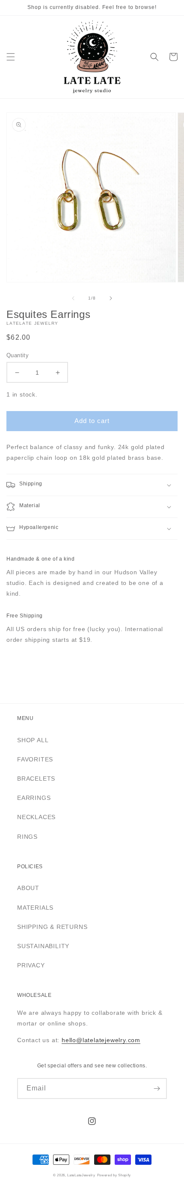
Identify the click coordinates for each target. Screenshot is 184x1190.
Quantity (17, 355)
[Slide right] (110, 298)
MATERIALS (35, 907)
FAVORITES (35, 759)
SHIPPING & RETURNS (52, 926)
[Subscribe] (156, 1088)
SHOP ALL (32, 740)
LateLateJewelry (81, 1175)
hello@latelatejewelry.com (101, 1040)
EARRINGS (33, 797)
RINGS (27, 836)
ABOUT (28, 887)
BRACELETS (36, 778)
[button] (10, 56)
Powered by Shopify (114, 1175)
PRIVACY (31, 965)
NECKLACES (36, 817)
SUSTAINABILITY (43, 946)
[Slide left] (73, 298)
